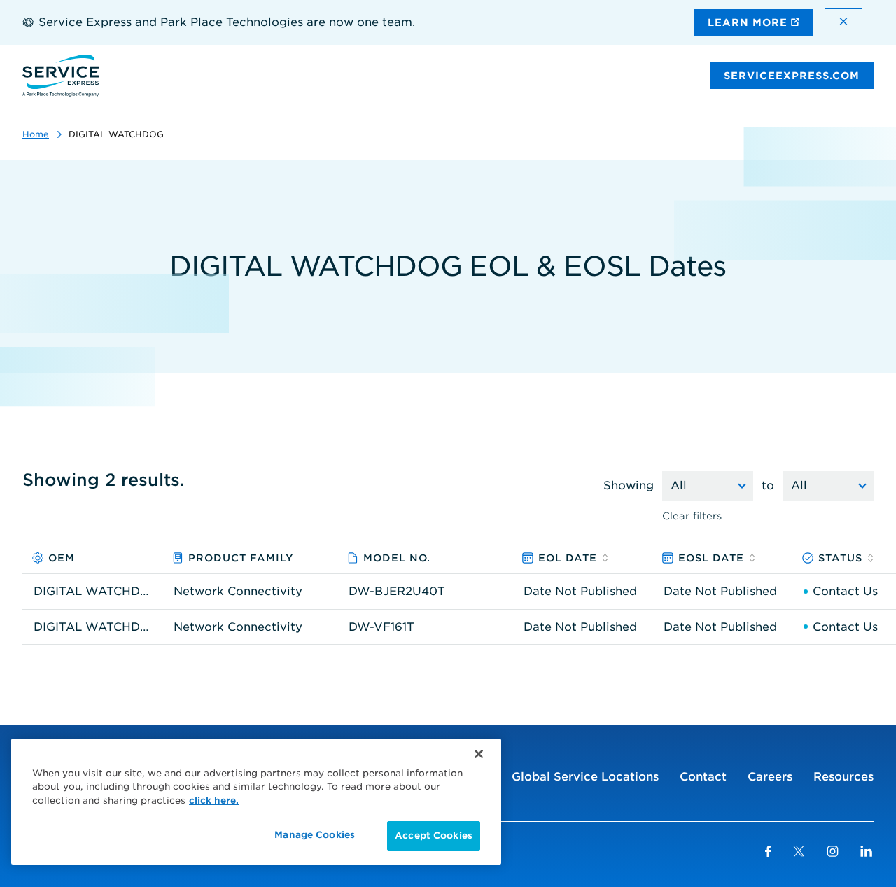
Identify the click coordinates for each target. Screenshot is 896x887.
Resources (843, 776)
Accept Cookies (433, 835)
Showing (628, 485)
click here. (214, 800)
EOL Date (567, 558)
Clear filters (692, 516)
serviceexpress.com (792, 75)
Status (840, 558)
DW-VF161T (381, 627)
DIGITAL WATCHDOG (92, 591)
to (768, 485)
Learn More (749, 22)
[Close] (478, 754)
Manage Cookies (314, 835)
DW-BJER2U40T (397, 591)
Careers (770, 776)
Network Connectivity (238, 591)
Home (35, 134)
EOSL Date (711, 558)
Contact (703, 776)
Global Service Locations (585, 776)
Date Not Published (580, 591)
